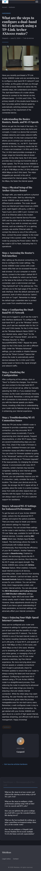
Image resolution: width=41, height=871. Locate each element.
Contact (16, 859)
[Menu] (37, 1)
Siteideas (6, 852)
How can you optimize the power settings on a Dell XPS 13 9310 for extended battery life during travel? (20, 813)
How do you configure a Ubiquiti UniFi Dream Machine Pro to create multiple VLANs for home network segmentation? (19, 831)
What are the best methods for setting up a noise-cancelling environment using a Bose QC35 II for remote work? (20, 822)
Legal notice (6, 859)
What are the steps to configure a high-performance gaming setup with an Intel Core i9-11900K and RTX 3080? (19, 803)
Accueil (4, 7)
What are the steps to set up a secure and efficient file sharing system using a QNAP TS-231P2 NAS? (20, 794)
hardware (12, 7)
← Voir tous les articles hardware (14, 764)
